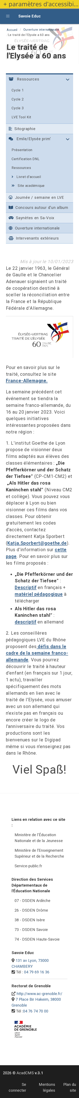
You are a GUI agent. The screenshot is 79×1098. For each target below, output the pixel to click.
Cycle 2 (18, 99)
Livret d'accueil (28, 177)
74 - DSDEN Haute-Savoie (37, 939)
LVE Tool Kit (21, 117)
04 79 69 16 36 (36, 972)
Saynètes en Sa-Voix (34, 218)
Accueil (12, 30)
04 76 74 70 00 (35, 1011)
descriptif (25, 622)
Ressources (21, 168)
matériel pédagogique (39, 594)
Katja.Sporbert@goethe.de (37, 543)
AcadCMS (30, 1073)
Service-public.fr (28, 866)
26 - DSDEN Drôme (31, 910)
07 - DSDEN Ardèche (32, 900)
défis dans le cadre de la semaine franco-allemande (37, 653)
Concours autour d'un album (41, 207)
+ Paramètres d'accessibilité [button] (41, 4)
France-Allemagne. (27, 380)
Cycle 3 (18, 108)
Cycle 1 (18, 90)
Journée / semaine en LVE (39, 197)
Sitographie (24, 129)
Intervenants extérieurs (37, 238)
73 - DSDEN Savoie (31, 929)
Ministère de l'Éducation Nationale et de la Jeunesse (39, 838)
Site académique (31, 186)
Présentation (22, 150)
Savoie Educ (29, 16)
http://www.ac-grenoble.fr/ (39, 993)
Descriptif (25, 587)
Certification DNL (26, 159)
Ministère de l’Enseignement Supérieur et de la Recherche (39, 853)
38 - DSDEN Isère (30, 920)
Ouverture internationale (41, 29)
